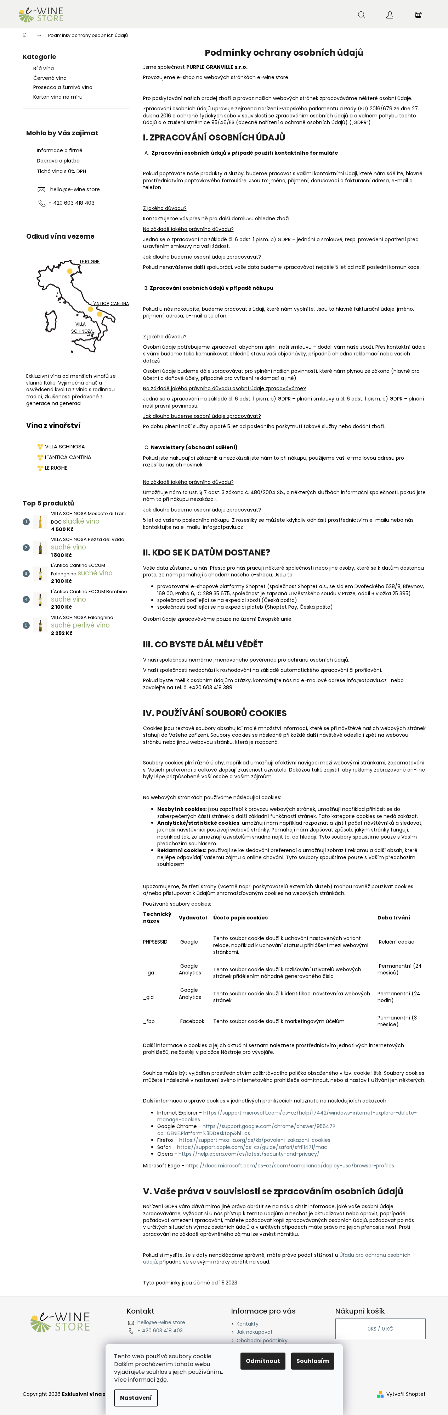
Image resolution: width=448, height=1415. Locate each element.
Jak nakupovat (255, 1332)
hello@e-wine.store (75, 189)
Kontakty (248, 1323)
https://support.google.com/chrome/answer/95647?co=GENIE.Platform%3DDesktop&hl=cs (246, 1130)
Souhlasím (312, 1361)
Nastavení (136, 1398)
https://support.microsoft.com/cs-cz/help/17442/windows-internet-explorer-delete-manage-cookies (287, 1116)
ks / (380, 1328)
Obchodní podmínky (262, 1340)
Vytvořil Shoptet (406, 1394)
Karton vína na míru (58, 96)
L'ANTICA (100, 303)
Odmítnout (263, 1361)
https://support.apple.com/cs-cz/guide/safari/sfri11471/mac (252, 1147)
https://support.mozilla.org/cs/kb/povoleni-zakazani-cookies (254, 1140)
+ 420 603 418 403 (160, 1330)
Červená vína (50, 78)
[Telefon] (42, 203)
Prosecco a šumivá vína (62, 87)
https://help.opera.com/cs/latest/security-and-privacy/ (248, 1153)
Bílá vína (43, 68)
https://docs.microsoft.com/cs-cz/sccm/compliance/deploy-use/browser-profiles (290, 1165)
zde (162, 1380)
